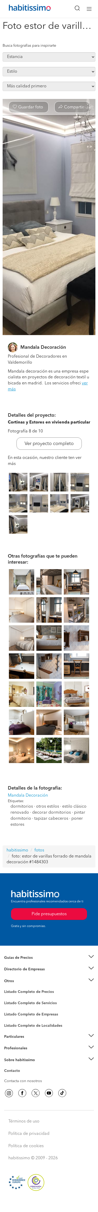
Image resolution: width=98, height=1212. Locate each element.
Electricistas (14, 1012)
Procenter (12, 1003)
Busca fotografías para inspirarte (29, 45)
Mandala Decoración (43, 347)
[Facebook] (22, 1093)
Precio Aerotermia (19, 969)
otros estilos (47, 807)
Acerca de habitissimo (22, 1066)
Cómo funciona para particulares (31, 1043)
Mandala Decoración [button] (28, 795)
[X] (35, 1093)
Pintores (11, 1007)
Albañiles (12, 1018)
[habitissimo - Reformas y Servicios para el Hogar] (24, 9)
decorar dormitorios (51, 813)
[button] (49, 958)
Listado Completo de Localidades (33, 1026)
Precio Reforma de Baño (24, 964)
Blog (8, 987)
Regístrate (12, 1048)
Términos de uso (23, 1121)
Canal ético (13, 1071)
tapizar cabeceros (51, 819)
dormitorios (21, 807)
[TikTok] (62, 1093)
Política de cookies (26, 1146)
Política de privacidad (28, 1134)
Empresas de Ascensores (25, 976)
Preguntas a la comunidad (25, 992)
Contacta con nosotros (23, 1081)
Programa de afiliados (22, 1077)
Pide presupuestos (49, 1203)
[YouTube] (49, 1093)
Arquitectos (14, 1023)
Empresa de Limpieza (22, 981)
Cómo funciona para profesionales (33, 1055)
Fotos (8, 998)
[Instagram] (9, 1093)
